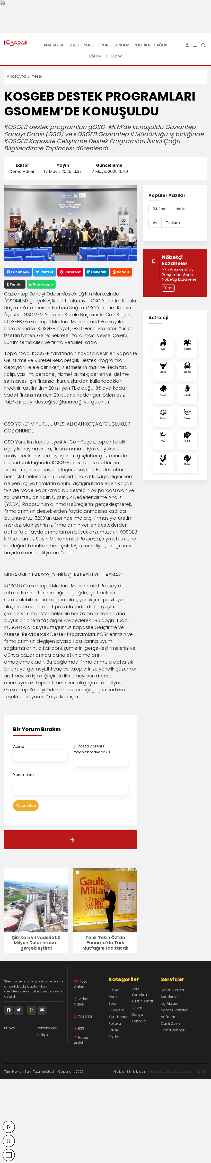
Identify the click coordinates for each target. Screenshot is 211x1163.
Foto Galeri (80, 984)
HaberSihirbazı (129, 1071)
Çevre (136, 1007)
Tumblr (16, 284)
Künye (9, 1028)
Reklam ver (47, 1028)
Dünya (137, 1014)
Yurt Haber (118, 1016)
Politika (142, 45)
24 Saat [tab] (160, 208)
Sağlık (160, 45)
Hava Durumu (173, 990)
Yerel (89, 45)
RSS (80, 1028)
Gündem (120, 45)
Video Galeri (81, 1001)
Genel (73, 45)
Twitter (46, 272)
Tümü (168, 287)
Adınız (18, 746)
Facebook (19, 272)
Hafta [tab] (180, 208)
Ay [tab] (155, 222)
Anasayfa (53, 45)
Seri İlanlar (170, 996)
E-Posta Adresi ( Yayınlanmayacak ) (92, 749)
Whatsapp (42, 284)
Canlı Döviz (170, 1023)
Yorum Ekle (26, 805)
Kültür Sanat (142, 1001)
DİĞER (112, 56)
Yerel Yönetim (139, 992)
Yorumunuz (23, 774)
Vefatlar (168, 1016)
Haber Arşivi (81, 1040)
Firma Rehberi (173, 1030)
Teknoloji (139, 1021)
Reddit (122, 272)
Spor (103, 45)
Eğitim (95, 56)
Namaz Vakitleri (174, 1010)
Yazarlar (84, 1016)
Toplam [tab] (173, 222)
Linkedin (98, 272)
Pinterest (72, 272)
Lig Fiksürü (170, 1003)
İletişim (43, 1034)
